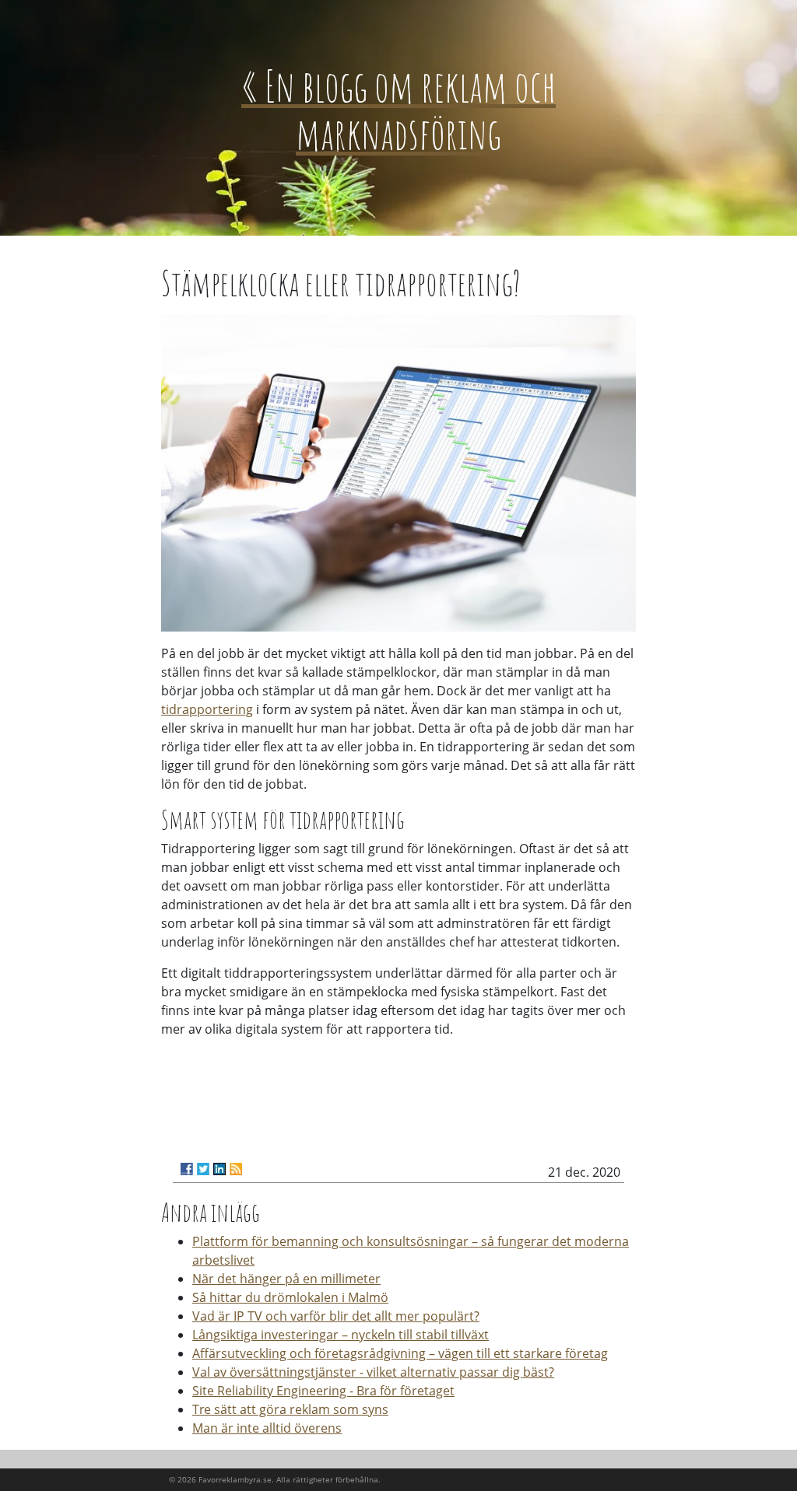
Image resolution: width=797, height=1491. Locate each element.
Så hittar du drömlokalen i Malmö (290, 1297)
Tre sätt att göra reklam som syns (290, 1409)
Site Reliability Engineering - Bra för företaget (323, 1390)
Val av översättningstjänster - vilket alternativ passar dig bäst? (373, 1372)
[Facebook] (187, 1169)
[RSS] (236, 1169)
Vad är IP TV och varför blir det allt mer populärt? (335, 1316)
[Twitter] (203, 1169)
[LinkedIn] (219, 1169)
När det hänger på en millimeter (286, 1278)
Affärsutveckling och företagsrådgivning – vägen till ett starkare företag (400, 1353)
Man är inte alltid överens (267, 1428)
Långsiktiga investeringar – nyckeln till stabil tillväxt (340, 1334)
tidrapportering (207, 709)
